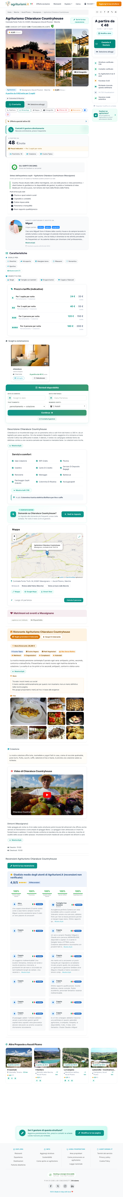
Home (10, 12)
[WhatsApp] (100, 12)
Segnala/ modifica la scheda (105, 106)
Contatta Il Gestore (106, 43)
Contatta (16, 104)
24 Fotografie (81, 72)
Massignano (37, 12)
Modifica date (106, 33)
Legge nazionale (75, 1164)
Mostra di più (30, 243)
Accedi (90, 4)
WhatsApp (25, 110)
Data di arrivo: (14, 394)
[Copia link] (112, 12)
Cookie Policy (104, 1161)
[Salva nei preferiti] (84, 33)
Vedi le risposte (74, 514)
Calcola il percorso (74, 600)
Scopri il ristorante (53, 637)
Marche (16, 12)
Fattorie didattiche (18, 1165)
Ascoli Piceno (26, 12)
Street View (47, 592)
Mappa (36, 110)
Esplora (68, 4)
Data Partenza (55, 394)
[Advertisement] (61, 1106)
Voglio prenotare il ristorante (26, 637)
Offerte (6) (63, 110)
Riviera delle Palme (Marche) (33, 586)
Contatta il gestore (48, 419)
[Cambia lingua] (31, 3)
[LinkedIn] (72, 1186)
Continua (46, 412)
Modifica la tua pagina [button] (91, 1133)
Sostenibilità (47, 1157)
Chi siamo (75, 1181)
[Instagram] (8, 114)
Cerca (78, 4)
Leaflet (61, 577)
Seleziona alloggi (38, 104)
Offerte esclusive (43, 4)
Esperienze (18, 1157)
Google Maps (32, 592)
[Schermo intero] (79, 536)
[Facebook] (104, 12)
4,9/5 (60, 90)
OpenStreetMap (70, 577)
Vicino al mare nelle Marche (58, 586)
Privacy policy (104, 1157)
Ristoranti (57, 4)
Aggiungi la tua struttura (109, 4)
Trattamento (13, 402)
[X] (108, 12)
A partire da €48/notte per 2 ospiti (20, 93)
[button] (67, 406)
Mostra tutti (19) (22, 490)
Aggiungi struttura (47, 1153)
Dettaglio (19, 378)
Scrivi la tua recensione (80, 20)
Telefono (12, 110)
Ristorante (76, 110)
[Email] (97, 12)
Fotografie (49, 110)
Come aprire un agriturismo (47, 1161)
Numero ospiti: (55, 402)
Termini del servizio (104, 1153)
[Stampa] (115, 12)
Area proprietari (76, 1153)
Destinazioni (18, 1161)
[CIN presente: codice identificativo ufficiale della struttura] (52, 27)
